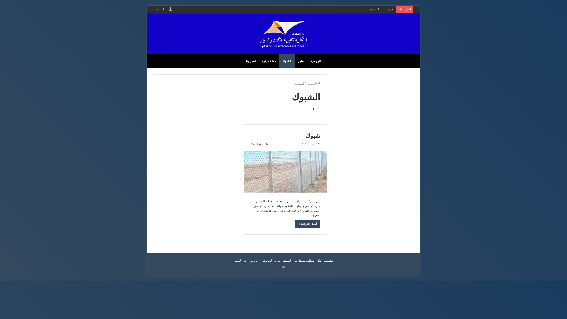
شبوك (312, 135)
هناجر (301, 61)
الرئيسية (316, 61)
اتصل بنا (251, 61)
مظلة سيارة (269, 61)
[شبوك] (285, 172)
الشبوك (287, 61)
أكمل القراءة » (308, 224)
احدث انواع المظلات (381, 9)
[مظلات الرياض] (283, 34)
